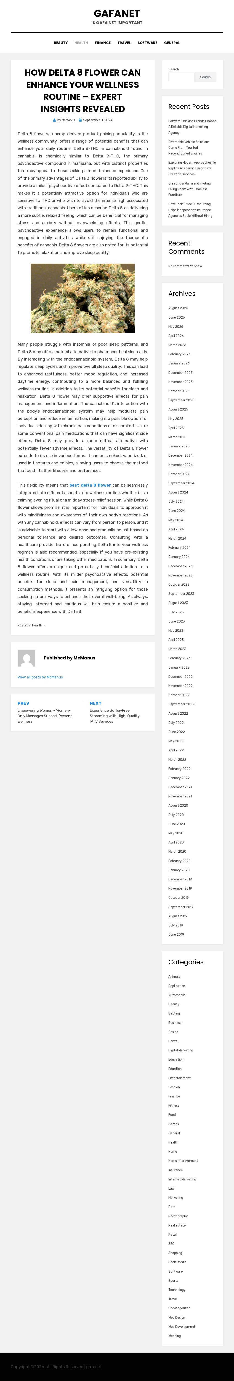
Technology (177, 1290)
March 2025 (177, 437)
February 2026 (179, 354)
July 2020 (176, 815)
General (172, 42)
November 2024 (180, 465)
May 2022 (175, 741)
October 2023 (178, 585)
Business (174, 1023)
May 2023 (175, 631)
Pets (172, 1207)
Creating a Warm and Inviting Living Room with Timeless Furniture (189, 189)
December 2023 (180, 566)
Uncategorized (179, 1308)
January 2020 (179, 870)
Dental (173, 1041)
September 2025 (181, 400)
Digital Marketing (180, 1050)
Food (172, 1115)
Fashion (174, 1087)
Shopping (175, 1253)
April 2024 (176, 529)
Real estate (177, 1225)
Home (172, 1152)
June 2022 (176, 732)
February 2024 (179, 548)
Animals (174, 977)
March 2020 (177, 852)
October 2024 (178, 474)
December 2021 (180, 787)
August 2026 (178, 308)
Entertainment (179, 1078)
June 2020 (176, 824)
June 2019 (176, 935)
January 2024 (179, 557)
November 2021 (180, 796)
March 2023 (177, 649)
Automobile (177, 995)
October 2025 (178, 391)
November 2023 (180, 575)
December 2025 (180, 373)
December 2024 (180, 456)
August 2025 (178, 409)
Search (173, 69)
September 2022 (181, 704)
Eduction (175, 1069)
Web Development (181, 1327)
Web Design (176, 1318)
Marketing (175, 1198)
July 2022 (176, 723)
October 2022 (178, 695)
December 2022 (180, 677)
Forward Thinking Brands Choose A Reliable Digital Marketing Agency (192, 127)
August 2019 (177, 916)
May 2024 (175, 520)
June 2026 (176, 318)
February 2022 (179, 769)
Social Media (177, 1262)
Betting (174, 1013)
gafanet (117, 13)
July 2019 (175, 925)
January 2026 (179, 363)
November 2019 (180, 888)
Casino (173, 1032)
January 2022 (179, 778)
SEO (171, 1244)
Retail (172, 1235)
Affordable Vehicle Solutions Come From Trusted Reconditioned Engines (189, 147)
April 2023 (176, 640)
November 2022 (180, 686)
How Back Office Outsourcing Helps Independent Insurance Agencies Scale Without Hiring (190, 210)
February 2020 (179, 861)
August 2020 (178, 806)
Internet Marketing (182, 1179)
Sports (173, 1281)
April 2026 (176, 336)
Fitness (173, 1106)
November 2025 (180, 382)
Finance (103, 42)
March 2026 (177, 345)
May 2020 (175, 833)
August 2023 (178, 603)
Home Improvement (183, 1161)
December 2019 (180, 879)
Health (81, 42)
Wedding (174, 1336)
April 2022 (176, 750)
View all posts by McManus (40, 677)
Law (171, 1189)
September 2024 (181, 483)
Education (175, 1059)
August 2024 (178, 492)
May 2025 (175, 419)
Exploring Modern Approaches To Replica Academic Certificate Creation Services (192, 168)
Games (173, 1124)
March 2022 (177, 760)
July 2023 (176, 612)
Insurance (175, 1170)
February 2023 (179, 658)
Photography (178, 1216)
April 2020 (176, 842)
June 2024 (176, 511)
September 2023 (181, 594)
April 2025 (176, 428)
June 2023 (176, 621)
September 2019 (181, 907)
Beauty (61, 42)
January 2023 (179, 668)
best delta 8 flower (90, 485)
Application (176, 986)
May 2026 (175, 327)
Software (147, 42)
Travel (124, 42)
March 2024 (177, 538)
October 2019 (178, 898)
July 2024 (176, 502)
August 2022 (178, 714)
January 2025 (179, 446)
